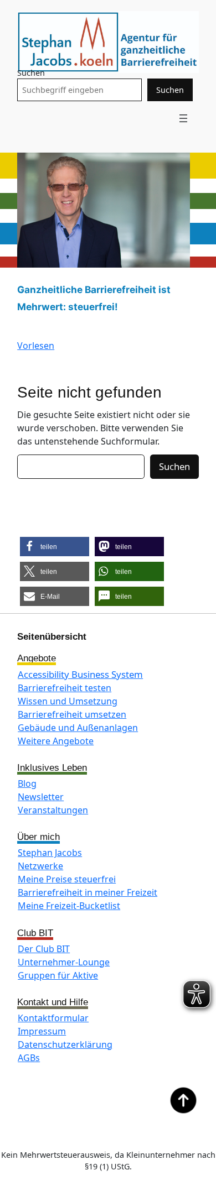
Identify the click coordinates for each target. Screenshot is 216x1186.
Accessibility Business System (80, 674)
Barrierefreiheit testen (64, 688)
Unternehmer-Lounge (64, 962)
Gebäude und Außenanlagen (78, 728)
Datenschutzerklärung (65, 1044)
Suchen (31, 72)
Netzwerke (40, 866)
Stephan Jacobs (50, 853)
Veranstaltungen (53, 810)
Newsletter (41, 797)
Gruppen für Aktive (58, 975)
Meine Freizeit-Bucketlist (69, 906)
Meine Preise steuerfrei (67, 879)
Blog (27, 783)
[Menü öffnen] (183, 118)
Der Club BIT (44, 949)
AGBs (29, 1058)
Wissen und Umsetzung (67, 701)
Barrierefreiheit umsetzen (72, 714)
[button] (54, 546)
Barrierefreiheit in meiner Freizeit (87, 892)
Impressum (42, 1031)
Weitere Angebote (56, 741)
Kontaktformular (53, 1018)
